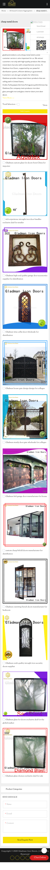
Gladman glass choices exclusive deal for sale (24, 776)
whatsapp (40, 37)
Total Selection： (9, 104)
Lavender (40, 32)
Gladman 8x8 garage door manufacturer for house (26, 496)
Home (4, 11)
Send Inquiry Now (25, 840)
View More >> (8, 98)
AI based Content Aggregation (20, 11)
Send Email (41, 26)
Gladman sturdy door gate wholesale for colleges (26, 442)
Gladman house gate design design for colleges (25, 388)
